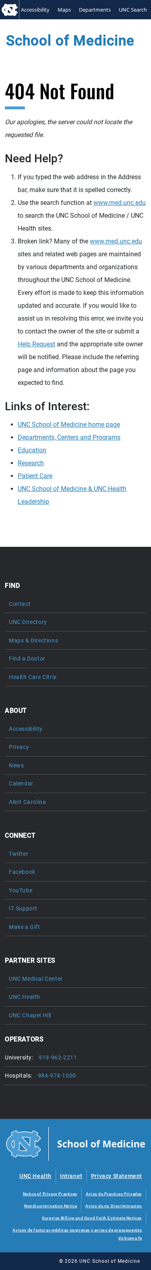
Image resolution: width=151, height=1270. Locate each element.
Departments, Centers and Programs (69, 437)
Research (31, 463)
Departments (95, 9)
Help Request (36, 344)
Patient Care (35, 476)
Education (32, 450)
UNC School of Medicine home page (69, 424)
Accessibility (35, 9)
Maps (64, 9)
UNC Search (133, 9)
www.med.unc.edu (119, 203)
